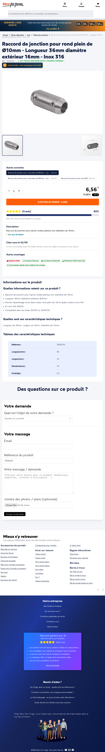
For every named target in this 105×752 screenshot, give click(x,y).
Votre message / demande (22, 469)
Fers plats (39, 569)
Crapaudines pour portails (45, 545)
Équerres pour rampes (79, 558)
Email (8, 441)
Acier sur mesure (44, 550)
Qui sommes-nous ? (52, 611)
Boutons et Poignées (9, 557)
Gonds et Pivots (7, 553)
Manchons (74, 554)
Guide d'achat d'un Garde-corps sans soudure (52, 702)
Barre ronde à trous (78, 575)
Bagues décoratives (80, 550)
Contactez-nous (52, 621)
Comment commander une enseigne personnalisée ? (52, 692)
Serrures (4, 572)
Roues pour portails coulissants (13, 568)
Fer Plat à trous (76, 571)
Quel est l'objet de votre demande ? (29, 413)
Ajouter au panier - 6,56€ (52, 202)
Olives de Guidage (8, 561)
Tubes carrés (40, 554)
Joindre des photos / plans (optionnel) (30, 499)
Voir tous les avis (52, 665)
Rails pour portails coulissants (13, 564)
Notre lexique (52, 626)
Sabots (3, 576)
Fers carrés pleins (42, 565)
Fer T (37, 577)
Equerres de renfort (9, 580)
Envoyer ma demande (15, 514)
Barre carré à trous (77, 579)
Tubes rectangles (42, 581)
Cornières (39, 573)
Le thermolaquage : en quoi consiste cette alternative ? (52, 697)
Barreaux (74, 562)
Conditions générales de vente (52, 616)
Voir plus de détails (16, 234)
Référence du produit (18, 455)
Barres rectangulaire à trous (81, 583)
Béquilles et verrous (9, 549)
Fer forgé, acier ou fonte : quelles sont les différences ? (52, 687)
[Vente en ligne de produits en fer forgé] (13, 3)
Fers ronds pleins (42, 562)
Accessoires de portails (13, 545)
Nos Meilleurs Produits (52, 606)
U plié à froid (75, 545)
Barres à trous (77, 567)
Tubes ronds (40, 558)
